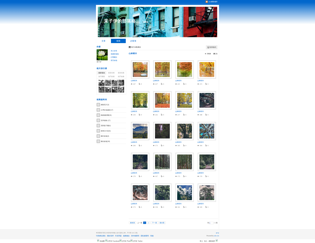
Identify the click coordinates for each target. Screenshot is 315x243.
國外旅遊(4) (105, 136)
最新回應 (111, 73)
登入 (201, 241)
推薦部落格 (115, 54)
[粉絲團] (98, 240)
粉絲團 (102, 241)
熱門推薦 (121, 76)
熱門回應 (111, 76)
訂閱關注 (114, 57)
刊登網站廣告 (101, 236)
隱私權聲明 (145, 236)
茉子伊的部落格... (122, 21)
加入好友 (114, 51)
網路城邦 (212, 241)
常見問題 (118, 236)
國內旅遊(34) (105, 141)
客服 (152, 236)
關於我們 (110, 236)
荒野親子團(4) (106, 126)
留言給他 (114, 60)
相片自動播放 (136, 47)
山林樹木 (133, 53)
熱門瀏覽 (101, 76)
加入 (205, 241)
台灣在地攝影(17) (107, 110)
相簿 (118, 41)
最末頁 (162, 223)
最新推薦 (121, 73)
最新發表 (101, 73)
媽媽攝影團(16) (106, 115)
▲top (217, 233)
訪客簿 (133, 41)
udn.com (216, 236)
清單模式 (213, 47)
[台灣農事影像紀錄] (102, 83)
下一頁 (154, 223)
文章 (103, 41)
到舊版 (146, 22)
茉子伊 (99, 62)
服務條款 (126, 236)
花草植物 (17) (105, 120)
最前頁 (132, 223)
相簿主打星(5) (106, 131)
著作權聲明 (135, 236)
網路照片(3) (105, 105)
